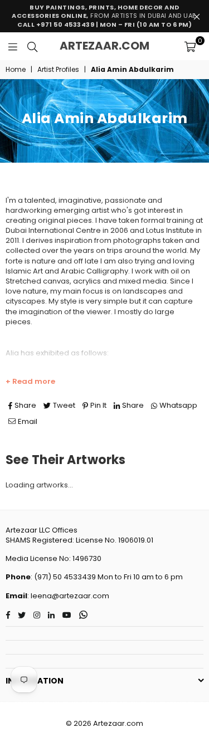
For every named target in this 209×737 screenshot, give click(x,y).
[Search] (32, 46)
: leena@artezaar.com (68, 595)
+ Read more (30, 382)
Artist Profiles (58, 69)
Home (16, 69)
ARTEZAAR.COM (104, 45)
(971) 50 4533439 (65, 577)
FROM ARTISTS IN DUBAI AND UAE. (104, 16)
